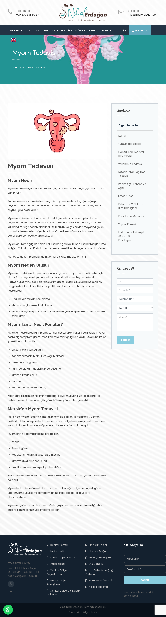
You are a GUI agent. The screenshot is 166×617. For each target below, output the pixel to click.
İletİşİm (121, 30)
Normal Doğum (98, 551)
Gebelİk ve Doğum (72, 30)
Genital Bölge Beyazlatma (57, 572)
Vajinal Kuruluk (127, 224)
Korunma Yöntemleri (102, 580)
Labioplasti (57, 551)
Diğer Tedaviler (129, 125)
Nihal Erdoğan (74, 607)
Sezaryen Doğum (100, 557)
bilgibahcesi (90, 612)
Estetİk (32, 30)
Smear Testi (125, 196)
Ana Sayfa (16, 30)
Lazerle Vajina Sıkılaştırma (57, 582)
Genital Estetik (59, 545)
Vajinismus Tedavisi (130, 164)
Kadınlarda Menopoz (131, 216)
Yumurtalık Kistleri (129, 144)
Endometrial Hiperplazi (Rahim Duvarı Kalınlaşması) (132, 236)
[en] (13, 40)
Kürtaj (122, 136)
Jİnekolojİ (49, 30)
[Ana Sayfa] (83, 12)
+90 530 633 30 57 (27, 15)
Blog (91, 30)
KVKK (11, 591)
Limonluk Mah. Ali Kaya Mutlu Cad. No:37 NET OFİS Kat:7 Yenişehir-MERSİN (24, 572)
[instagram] (11, 584)
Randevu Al (142, 30)
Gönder (125, 339)
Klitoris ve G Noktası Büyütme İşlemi (130, 206)
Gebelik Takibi (98, 545)
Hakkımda (106, 30)
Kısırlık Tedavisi (98, 587)
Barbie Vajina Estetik (63, 557)
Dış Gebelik (96, 564)
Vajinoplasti (57, 564)
